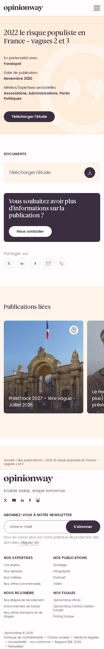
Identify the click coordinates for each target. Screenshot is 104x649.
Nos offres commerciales (22, 584)
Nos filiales (64, 593)
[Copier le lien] (61, 263)
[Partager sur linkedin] (22, 263)
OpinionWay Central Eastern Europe (73, 608)
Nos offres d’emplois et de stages (23, 614)
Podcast (59, 578)
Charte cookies (58, 637)
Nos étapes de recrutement (24, 600)
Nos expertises (18, 558)
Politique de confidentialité (23, 637)
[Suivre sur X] (5, 500)
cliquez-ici (29, 542)
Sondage (60, 565)
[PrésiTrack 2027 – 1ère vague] (43, 367)
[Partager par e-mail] (48, 263)
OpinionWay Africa (67, 600)
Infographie (61, 571)
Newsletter (15, 646)
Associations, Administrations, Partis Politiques (37, 96)
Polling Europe (63, 616)
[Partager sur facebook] (35, 263)
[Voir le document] (52, 172)
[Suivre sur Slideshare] (38, 500)
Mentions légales (86, 637)
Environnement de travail (22, 606)
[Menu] (97, 8)
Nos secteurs (13, 571)
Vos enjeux (12, 565)
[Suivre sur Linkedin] (22, 500)
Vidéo (57, 584)
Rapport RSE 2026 (68, 642)
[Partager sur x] (9, 263)
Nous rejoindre (19, 593)
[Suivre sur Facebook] (30, 500)
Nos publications (30, 460)
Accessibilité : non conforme (29, 642)
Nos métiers (12, 578)
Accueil (9, 460)
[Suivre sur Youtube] (14, 500)
